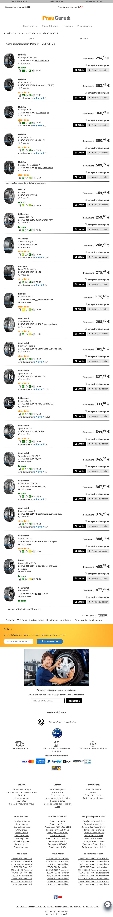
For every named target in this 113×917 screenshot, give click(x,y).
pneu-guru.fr (62, 911)
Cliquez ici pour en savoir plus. (62, 722)
